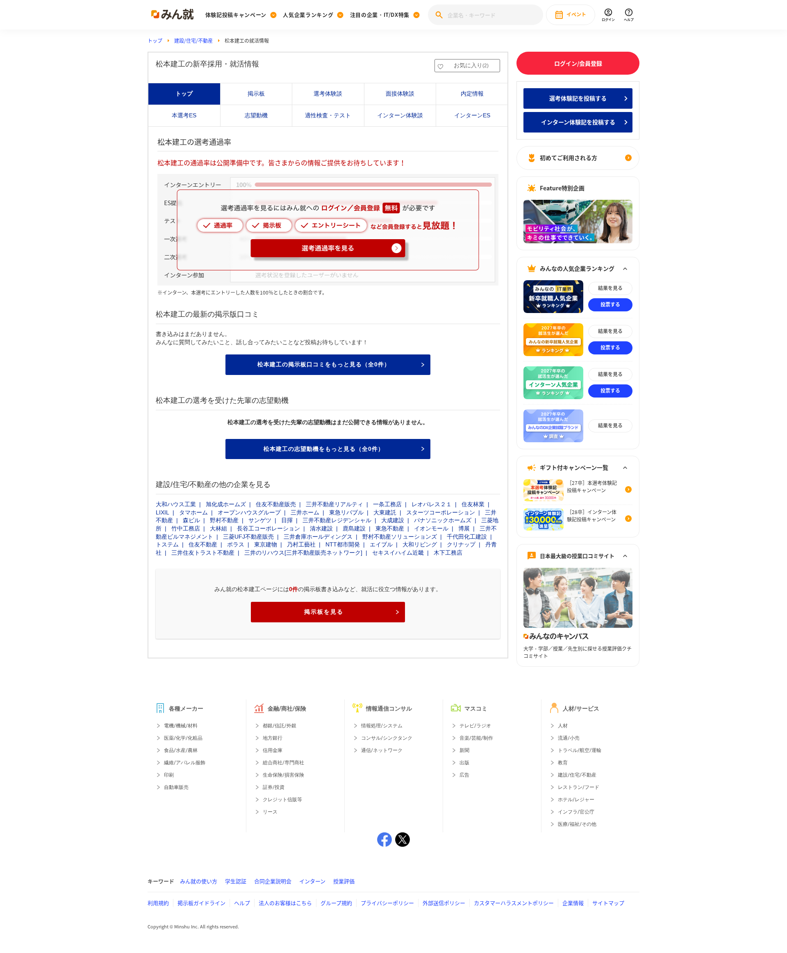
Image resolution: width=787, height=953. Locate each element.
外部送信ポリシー (444, 903)
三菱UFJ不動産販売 (248, 536)
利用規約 (158, 903)
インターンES (472, 115)
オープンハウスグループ (249, 512)
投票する (610, 304)
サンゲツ (259, 520)
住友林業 (473, 504)
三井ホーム (305, 512)
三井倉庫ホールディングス (318, 536)
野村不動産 (224, 520)
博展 (464, 528)
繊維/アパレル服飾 (184, 763)
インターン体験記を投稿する (578, 122)
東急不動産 (389, 528)
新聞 (464, 750)
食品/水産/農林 (181, 750)
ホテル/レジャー (576, 799)
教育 (563, 763)
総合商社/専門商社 (283, 763)
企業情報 (573, 903)
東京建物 (265, 544)
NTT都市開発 (342, 544)
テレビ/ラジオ (475, 726)
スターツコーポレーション (440, 512)
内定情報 (472, 93)
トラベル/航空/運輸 (579, 750)
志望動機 (256, 115)
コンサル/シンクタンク (386, 738)
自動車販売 (176, 787)
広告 (464, 775)
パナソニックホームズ (442, 520)
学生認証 (235, 881)
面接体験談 (400, 93)
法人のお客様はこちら (285, 903)
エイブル (381, 544)
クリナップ (461, 544)
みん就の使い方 (198, 881)
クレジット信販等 (282, 799)
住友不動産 (203, 544)
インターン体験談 (400, 115)
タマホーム (193, 512)
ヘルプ (242, 903)
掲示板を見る (323, 611)
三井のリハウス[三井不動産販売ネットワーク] (303, 552)
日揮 (287, 520)
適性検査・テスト (328, 115)
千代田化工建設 (467, 536)
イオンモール (431, 528)
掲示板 (256, 93)
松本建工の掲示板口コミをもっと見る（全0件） (323, 364)
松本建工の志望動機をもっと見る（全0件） (324, 449)
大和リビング (420, 544)
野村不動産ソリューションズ (399, 536)
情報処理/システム (382, 726)
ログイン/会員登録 (578, 63)
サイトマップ (608, 903)
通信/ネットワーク (382, 750)
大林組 (218, 528)
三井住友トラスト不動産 (202, 552)
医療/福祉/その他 (577, 824)
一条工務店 (387, 504)
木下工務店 (448, 552)
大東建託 (384, 512)
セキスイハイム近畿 (398, 552)
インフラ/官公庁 (576, 812)
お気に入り (471, 65)
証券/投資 (273, 787)
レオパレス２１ (432, 504)
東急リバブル (346, 512)
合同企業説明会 (272, 881)
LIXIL (162, 512)
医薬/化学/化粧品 (183, 738)
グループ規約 (336, 903)
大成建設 (392, 520)
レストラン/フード (578, 787)
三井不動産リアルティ (334, 504)
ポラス (235, 544)
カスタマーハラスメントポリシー (514, 903)
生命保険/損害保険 (283, 775)
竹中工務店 (185, 528)
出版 (464, 763)
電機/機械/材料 (181, 726)
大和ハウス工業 (176, 504)
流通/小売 (569, 738)
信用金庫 (272, 750)
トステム (167, 544)
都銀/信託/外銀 (279, 726)
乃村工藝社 (301, 544)
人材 (563, 726)
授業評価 (344, 881)
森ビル (191, 520)
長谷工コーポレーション (268, 528)
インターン (312, 881)
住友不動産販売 (276, 504)
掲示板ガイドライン (201, 903)
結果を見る (610, 288)
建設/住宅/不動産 (193, 40)
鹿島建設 (354, 528)
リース (270, 812)
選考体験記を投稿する (578, 98)
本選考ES (184, 115)
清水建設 (321, 528)
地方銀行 (272, 738)
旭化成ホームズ (226, 504)
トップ (155, 40)
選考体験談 (328, 93)
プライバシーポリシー (387, 903)
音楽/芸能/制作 (476, 738)
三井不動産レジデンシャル (337, 520)
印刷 (169, 775)
